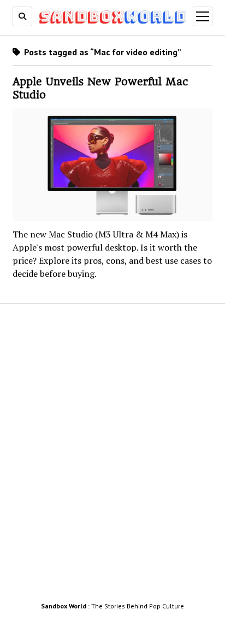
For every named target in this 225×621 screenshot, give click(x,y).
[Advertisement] (112, 455)
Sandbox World (63, 606)
